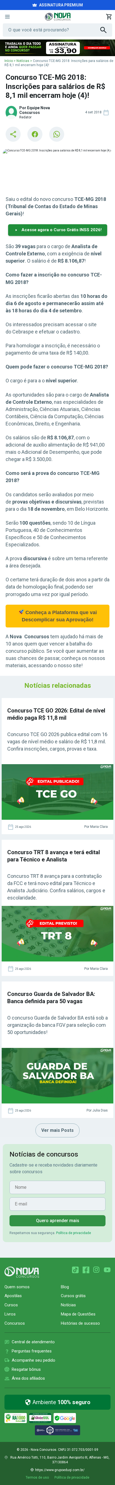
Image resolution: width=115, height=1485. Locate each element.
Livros (10, 1314)
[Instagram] (96, 1270)
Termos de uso (37, 1477)
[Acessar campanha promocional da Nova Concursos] (57, 47)
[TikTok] (75, 1270)
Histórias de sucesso (80, 1323)
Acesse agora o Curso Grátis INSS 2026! (61, 229)
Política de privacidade (73, 1233)
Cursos (11, 1304)
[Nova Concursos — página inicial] (58, 16)
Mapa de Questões (78, 1314)
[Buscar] (106, 30)
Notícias (22, 61)
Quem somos (17, 1286)
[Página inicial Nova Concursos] (21, 1272)
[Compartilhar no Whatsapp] (57, 134)
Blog (65, 1286)
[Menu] (7, 16)
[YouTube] (107, 1270)
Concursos (14, 1323)
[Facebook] (86, 1270)
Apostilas (13, 1295)
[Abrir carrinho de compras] (109, 16)
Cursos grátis (73, 1295)
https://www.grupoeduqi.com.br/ (60, 1470)
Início (8, 61)
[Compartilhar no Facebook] (35, 134)
